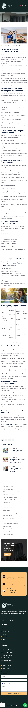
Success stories (7, 526)
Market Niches (6, 510)
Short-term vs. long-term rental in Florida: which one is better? (17, 451)
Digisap (3, 703)
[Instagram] (13, 621)
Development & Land (8, 486)
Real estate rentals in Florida (9, 521)
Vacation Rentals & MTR (8, 534)
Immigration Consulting (8, 494)
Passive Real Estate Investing (10, 513)
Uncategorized (6, 531)
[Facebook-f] (8, 621)
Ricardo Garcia (5, 45)
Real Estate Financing (8, 515)
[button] (25, 705)
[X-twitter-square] (10, 621)
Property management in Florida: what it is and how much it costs (16, 470)
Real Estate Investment (8, 518)
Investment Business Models (10, 497)
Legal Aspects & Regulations (10, 499)
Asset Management (7, 484)
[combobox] (2, 683)
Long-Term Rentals (7, 505)
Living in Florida (16, 45)
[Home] (7, 605)
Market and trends (7, 507)
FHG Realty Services (8, 489)
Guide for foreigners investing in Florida (12, 492)
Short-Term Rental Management (10, 523)
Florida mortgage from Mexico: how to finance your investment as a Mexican (17, 461)
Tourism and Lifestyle (8, 529)
